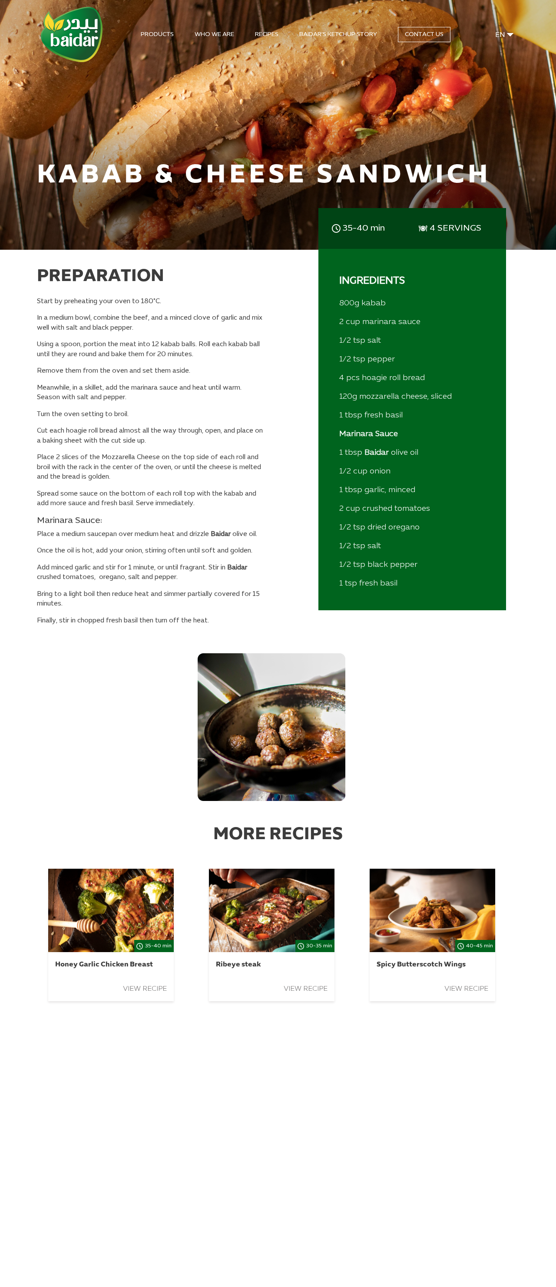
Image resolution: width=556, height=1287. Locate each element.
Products (157, 34)
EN (500, 35)
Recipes (266, 34)
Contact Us (424, 34)
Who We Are (214, 34)
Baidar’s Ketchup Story (338, 34)
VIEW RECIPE (145, 989)
